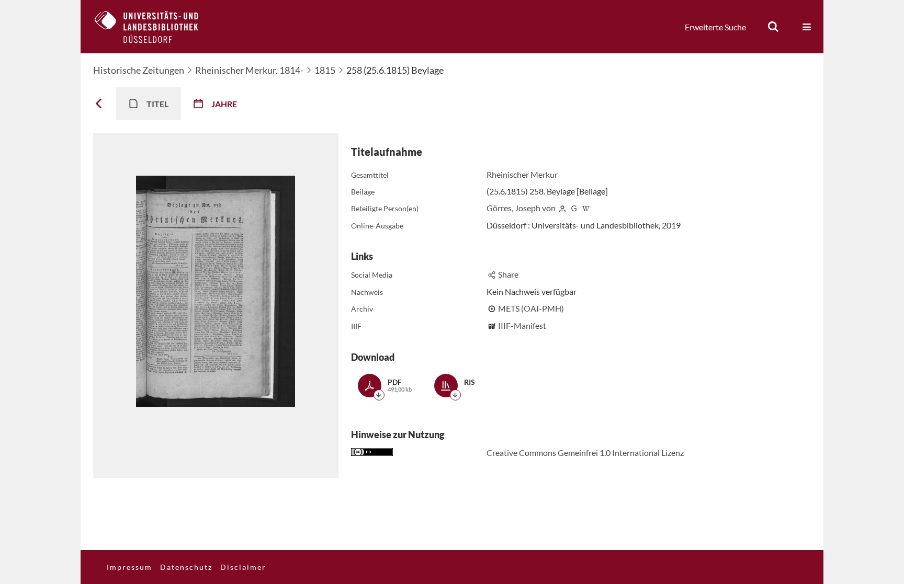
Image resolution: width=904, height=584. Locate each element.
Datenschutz (186, 567)
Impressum (129, 567)
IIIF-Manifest (522, 325)
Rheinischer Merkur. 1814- (249, 70)
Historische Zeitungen (138, 70)
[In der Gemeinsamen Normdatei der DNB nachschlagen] (574, 208)
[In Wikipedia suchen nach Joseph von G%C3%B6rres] (586, 208)
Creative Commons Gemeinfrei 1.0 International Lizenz (585, 452)
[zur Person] (562, 208)
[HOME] (154, 26)
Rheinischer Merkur (522, 174)
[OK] (773, 26)
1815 (324, 70)
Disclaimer (243, 567)
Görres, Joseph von (521, 208)
